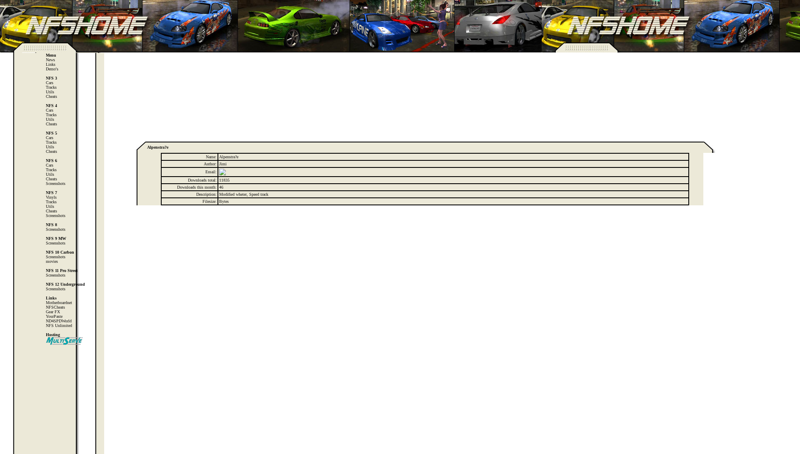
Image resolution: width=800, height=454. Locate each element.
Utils (50, 92)
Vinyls (51, 197)
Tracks (51, 87)
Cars (49, 82)
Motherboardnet (59, 302)
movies (52, 261)
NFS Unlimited (59, 325)
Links (50, 64)
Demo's (52, 69)
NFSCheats (55, 307)
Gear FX (53, 311)
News (50, 59)
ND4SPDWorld (59, 321)
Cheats (51, 96)
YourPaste (54, 316)
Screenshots (55, 183)
